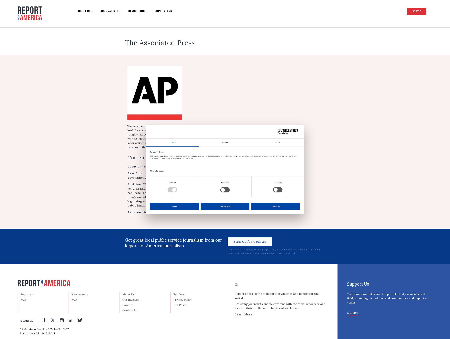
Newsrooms (137, 11)
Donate (417, 11)
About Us (128, 294)
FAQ (23, 299)
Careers (127, 305)
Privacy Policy (182, 299)
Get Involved (130, 299)
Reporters (27, 294)
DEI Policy (180, 305)
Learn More (243, 314)
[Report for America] (30, 13)
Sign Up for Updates (250, 242)
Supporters (163, 11)
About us (85, 11)
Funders (179, 294)
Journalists (110, 11)
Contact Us (130, 310)
